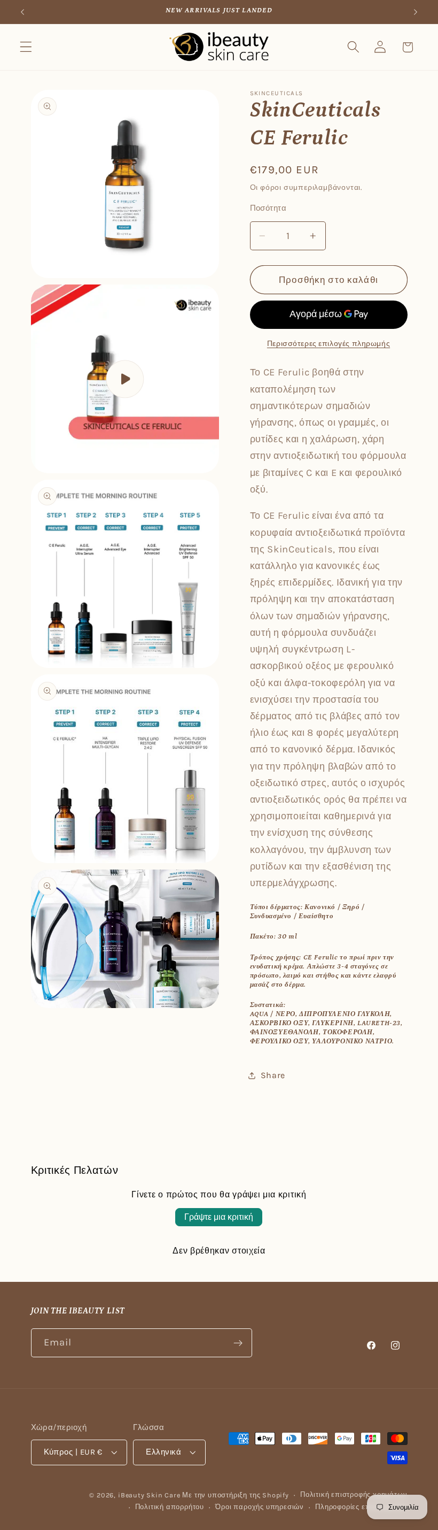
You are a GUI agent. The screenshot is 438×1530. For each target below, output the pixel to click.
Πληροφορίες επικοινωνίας (361, 1507)
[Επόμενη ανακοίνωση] (415, 12)
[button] (26, 47)
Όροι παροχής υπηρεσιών (259, 1507)
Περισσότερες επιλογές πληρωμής (328, 343)
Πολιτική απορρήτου (170, 1507)
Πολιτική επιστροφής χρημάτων (354, 1494)
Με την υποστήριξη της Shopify (235, 1495)
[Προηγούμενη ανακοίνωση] (22, 12)
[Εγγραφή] (238, 1342)
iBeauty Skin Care (150, 1495)
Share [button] (273, 1075)
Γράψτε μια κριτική (218, 1217)
